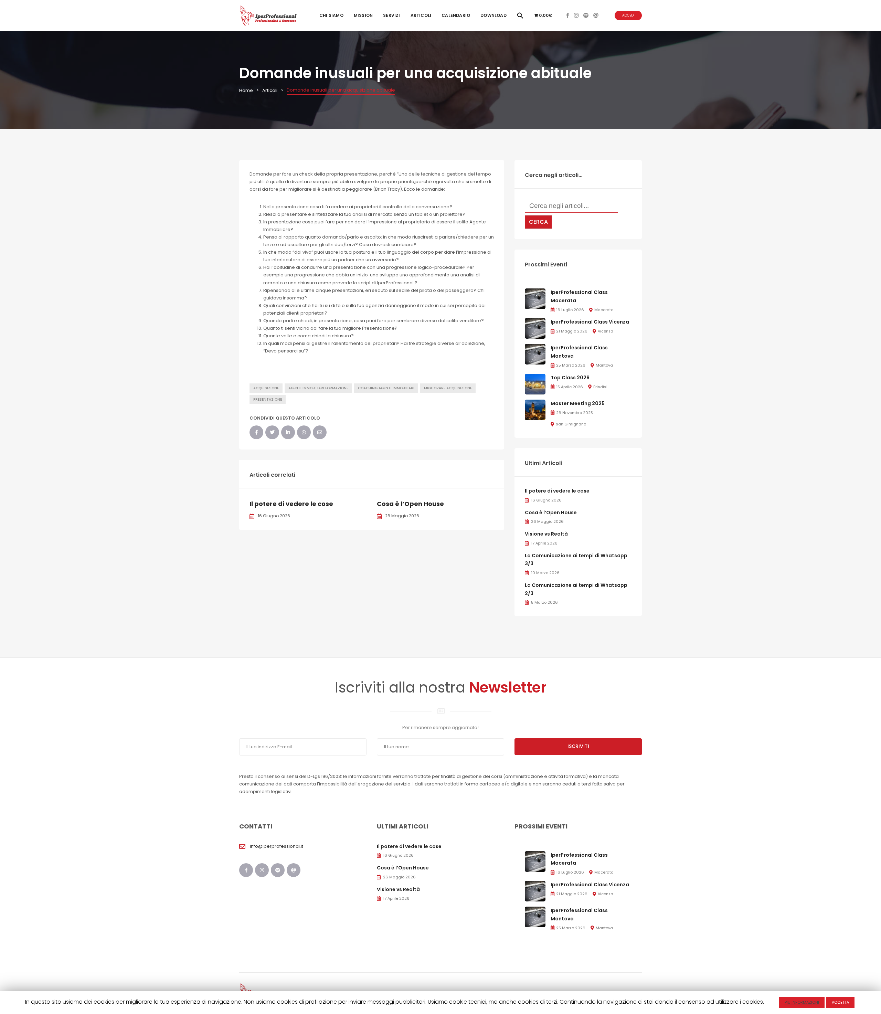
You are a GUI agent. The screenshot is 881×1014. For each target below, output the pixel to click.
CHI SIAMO (331, 15)
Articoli (421, 15)
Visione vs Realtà (546, 533)
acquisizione (266, 388)
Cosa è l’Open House (410, 503)
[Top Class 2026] (535, 383)
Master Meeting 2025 (578, 403)
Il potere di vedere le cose (291, 503)
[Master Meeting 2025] (535, 409)
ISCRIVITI (578, 746)
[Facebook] (567, 15)
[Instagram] (576, 15)
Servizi (391, 15)
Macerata (604, 310)
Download (493, 15)
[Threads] (595, 15)
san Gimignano (571, 424)
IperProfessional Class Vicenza (590, 321)
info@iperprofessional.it (276, 846)
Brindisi (600, 387)
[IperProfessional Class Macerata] (535, 298)
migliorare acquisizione (448, 388)
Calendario (456, 15)
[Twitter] (272, 432)
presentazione (267, 399)
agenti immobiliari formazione (318, 388)
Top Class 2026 (570, 377)
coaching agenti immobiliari (386, 388)
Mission (363, 15)
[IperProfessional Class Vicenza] (535, 328)
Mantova (604, 365)
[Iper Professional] (268, 15)
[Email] (320, 432)
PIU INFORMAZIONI (802, 1002)
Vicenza (605, 331)
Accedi (628, 15)
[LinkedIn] (288, 432)
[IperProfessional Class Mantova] (535, 354)
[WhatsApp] (304, 432)
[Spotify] (585, 15)
